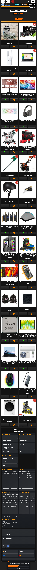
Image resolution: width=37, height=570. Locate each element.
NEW (3, 1)
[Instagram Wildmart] (4, 546)
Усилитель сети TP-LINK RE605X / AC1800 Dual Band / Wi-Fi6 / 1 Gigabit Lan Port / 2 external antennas (9, 68)
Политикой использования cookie (19, 564)
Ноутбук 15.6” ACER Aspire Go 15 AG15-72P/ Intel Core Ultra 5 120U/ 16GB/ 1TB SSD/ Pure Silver (27, 68)
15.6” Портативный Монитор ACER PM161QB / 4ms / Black (27, 95)
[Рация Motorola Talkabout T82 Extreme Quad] (9, 217)
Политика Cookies (23, 447)
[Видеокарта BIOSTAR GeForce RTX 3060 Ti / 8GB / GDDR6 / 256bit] (27, 31)
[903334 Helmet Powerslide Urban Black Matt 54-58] (9, 189)
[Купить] (5, 46)
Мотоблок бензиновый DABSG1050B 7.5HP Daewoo (27, 173)
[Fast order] (14, 46)
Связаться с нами (23, 440)
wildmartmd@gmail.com (7, 538)
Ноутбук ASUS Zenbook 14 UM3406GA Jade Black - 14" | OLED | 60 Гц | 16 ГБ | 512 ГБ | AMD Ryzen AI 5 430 (9, 362)
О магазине (5, 436)
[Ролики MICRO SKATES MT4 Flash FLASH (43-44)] (9, 31)
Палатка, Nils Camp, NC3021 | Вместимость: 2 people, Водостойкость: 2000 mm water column (27, 227)
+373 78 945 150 (6, 530)
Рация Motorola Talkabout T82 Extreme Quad (9, 227)
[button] (2, 8)
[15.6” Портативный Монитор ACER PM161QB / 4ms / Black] (27, 85)
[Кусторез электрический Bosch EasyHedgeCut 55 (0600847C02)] (9, 163)
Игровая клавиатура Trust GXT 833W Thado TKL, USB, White (9, 121)
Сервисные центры (7, 444)
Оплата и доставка (7, 440)
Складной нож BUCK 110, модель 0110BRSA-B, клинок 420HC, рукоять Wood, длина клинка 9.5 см (27, 200)
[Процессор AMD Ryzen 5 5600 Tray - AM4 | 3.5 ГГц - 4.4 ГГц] (9, 325)
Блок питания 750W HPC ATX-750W (27, 308)
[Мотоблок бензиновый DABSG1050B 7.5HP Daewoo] (27, 163)
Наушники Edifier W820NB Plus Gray (27, 120)
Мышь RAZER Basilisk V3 (9, 388)
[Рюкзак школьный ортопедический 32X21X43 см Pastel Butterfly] (9, 298)
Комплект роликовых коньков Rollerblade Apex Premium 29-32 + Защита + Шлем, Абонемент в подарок (27, 418)
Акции (4, 465)
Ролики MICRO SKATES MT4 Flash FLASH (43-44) (9, 41)
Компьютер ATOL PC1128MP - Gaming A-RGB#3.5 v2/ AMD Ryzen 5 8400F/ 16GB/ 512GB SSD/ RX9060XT (9, 254)
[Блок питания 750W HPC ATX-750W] (27, 298)
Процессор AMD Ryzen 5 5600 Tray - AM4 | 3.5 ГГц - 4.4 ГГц (9, 335)
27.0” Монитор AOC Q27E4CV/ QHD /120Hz (9, 95)
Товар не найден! (21, 10)
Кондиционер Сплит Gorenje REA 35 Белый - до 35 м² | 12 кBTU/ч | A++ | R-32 (27, 362)
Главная (13, 10)
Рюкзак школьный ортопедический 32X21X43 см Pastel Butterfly (9, 308)
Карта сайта (22, 444)
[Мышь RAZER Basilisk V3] (9, 379)
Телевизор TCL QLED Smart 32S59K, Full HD (9, 282)
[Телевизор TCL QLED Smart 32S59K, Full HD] (9, 272)
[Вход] (12, 1)
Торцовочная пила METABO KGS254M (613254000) (9, 147)
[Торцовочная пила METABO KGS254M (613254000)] (9, 137)
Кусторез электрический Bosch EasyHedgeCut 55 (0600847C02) (9, 173)
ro (29, 1)
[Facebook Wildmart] (8, 546)
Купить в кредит (6, 451)
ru (33, 1)
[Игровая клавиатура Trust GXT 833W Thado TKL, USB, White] (9, 111)
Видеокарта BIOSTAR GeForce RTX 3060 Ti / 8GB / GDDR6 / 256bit (27, 41)
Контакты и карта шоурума (8, 541)
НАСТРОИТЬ (18, 568)
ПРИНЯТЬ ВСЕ (13, 566)
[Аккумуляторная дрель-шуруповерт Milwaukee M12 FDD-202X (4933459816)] (27, 137)
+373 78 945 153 (6, 534)
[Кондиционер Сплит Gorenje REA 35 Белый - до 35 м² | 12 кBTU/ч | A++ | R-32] (27, 352)
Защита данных (23, 451)
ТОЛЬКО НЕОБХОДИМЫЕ (24, 566)
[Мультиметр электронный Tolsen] (27, 272)
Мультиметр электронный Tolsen (27, 281)
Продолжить (18, 18)
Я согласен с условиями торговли (8, 448)
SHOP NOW (32, 4)
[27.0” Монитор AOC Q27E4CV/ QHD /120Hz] (9, 85)
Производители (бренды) (8, 458)
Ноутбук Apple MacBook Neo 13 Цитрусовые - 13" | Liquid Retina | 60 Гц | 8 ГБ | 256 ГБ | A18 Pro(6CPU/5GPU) (27, 335)
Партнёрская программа (8, 461)
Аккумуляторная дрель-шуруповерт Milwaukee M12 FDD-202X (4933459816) (27, 147)
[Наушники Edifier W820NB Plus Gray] (27, 111)
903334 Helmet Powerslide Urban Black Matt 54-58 (9, 200)
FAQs (21, 436)
